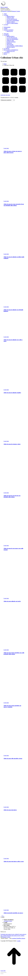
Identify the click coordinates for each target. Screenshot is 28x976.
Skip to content (4, 7)
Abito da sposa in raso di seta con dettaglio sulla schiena (12, 496)
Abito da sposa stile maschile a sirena (13, 758)
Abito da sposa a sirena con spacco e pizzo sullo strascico (13, 152)
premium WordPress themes (18, 938)
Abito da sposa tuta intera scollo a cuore (14, 861)
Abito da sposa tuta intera (10, 810)
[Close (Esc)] (1, 972)
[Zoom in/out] (5, 972)
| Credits (18, 941)
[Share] (2, 972)
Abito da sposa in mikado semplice (12, 392)
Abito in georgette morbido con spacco (13, 913)
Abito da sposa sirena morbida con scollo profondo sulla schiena (14, 653)
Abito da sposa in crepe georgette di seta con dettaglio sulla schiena (14, 204)
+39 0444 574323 (8, 921)
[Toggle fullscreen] (4, 972)
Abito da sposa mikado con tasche (12, 601)
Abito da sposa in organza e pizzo (12, 444)
